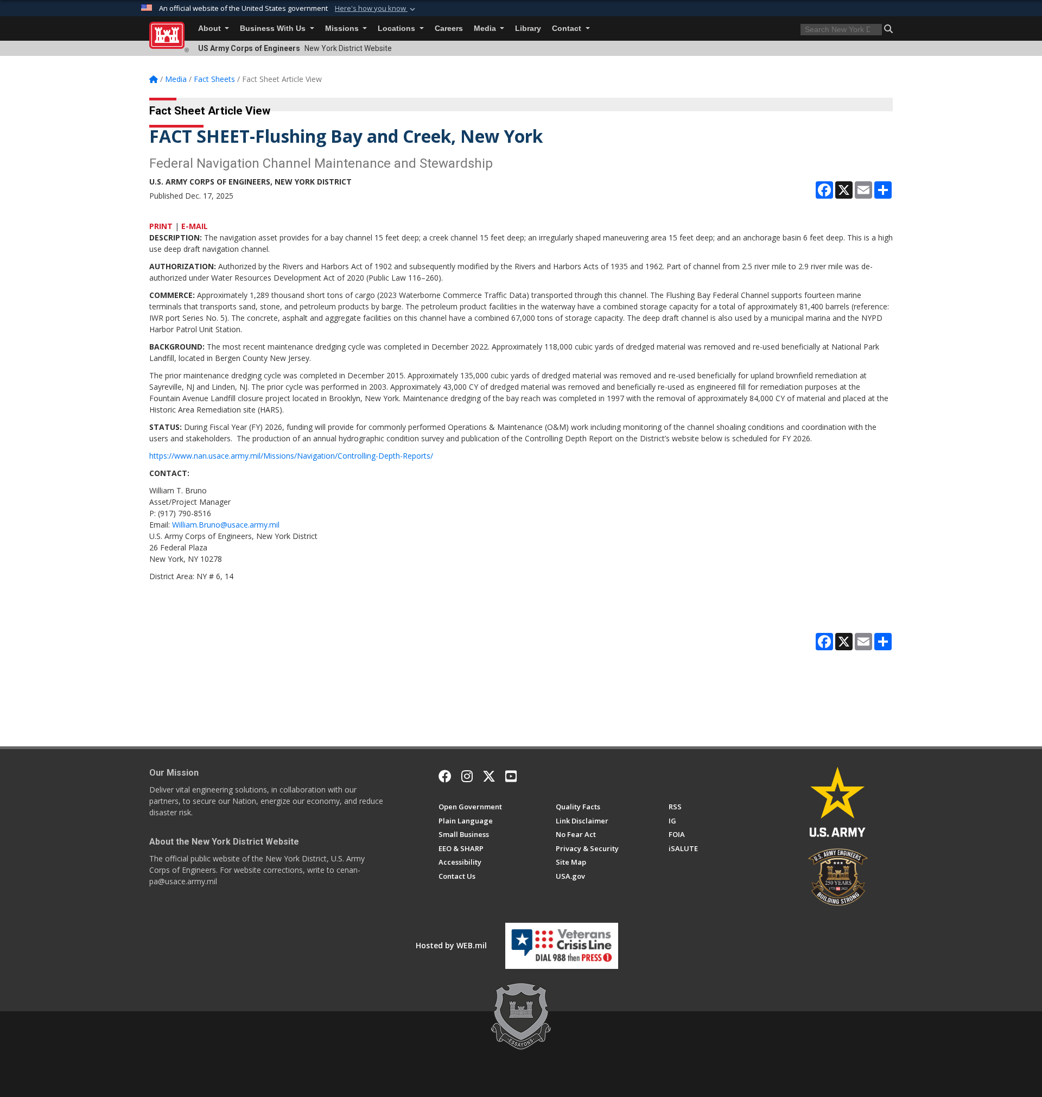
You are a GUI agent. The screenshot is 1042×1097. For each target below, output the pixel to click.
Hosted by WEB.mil (451, 945)
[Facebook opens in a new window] (445, 776)
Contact (567, 28)
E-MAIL (194, 226)
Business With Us (274, 28)
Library (528, 28)
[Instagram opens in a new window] (467, 776)
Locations (397, 28)
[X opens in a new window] (488, 776)
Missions (343, 28)
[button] (376, 8)
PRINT (161, 226)
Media (486, 28)
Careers (449, 28)
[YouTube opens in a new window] (511, 776)
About (210, 28)
